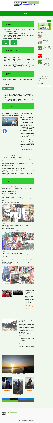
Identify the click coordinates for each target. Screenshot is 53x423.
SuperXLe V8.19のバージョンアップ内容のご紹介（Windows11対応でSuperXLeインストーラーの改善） (47, 48)
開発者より (44, 409)
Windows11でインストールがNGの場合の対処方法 (47, 56)
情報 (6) (40, 80)
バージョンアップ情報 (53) (43, 76)
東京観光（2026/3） (46, 40)
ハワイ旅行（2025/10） (45, 35)
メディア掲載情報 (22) (43, 78)
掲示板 (39, 409)
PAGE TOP (51, 409)
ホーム (4, 409)
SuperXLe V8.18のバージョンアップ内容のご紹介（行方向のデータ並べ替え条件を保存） (47, 62)
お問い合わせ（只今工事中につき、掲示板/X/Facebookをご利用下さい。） (24, 409)
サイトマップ (9, 409)
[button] (5, 42)
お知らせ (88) (41, 74)
